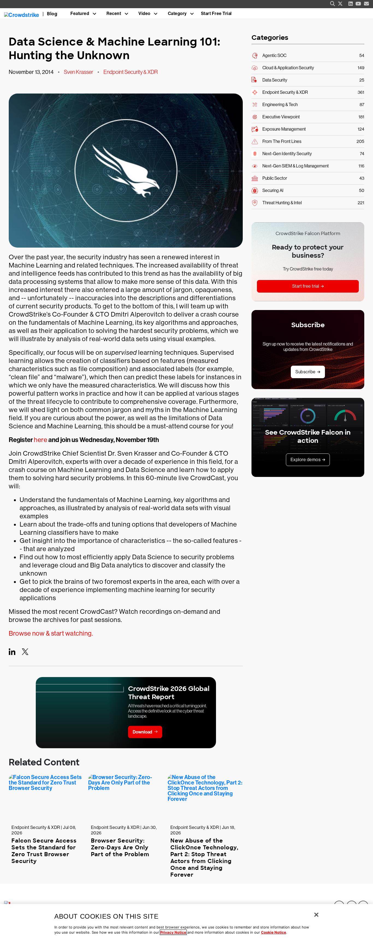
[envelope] (366, 4)
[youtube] (358, 4)
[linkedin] (350, 4)
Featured (79, 13)
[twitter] (340, 4)
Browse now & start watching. (51, 633)
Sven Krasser (78, 72)
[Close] (316, 915)
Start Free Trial (216, 13)
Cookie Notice (273, 932)
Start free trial (305, 286)
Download (142, 732)
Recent (113, 13)
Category (177, 13)
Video (144, 13)
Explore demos (306, 459)
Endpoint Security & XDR (130, 72)
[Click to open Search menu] (332, 3)
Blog (52, 13)
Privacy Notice (173, 932)
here (40, 439)
